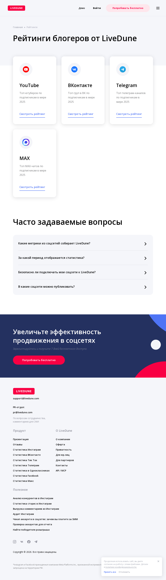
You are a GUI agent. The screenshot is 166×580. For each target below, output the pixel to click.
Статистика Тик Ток (25, 460)
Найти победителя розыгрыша (31, 529)
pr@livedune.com (22, 412)
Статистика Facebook (25, 475)
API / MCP (61, 470)
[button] (83, 243)
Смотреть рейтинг (32, 114)
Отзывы (17, 444)
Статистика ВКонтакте (27, 454)
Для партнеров (65, 460)
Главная (18, 27)
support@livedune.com (26, 398)
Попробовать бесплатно (128, 8)
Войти (97, 8)
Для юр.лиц (63, 454)
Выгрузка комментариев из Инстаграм (36, 508)
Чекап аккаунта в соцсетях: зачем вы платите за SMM (45, 519)
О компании (63, 439)
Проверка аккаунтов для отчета (32, 524)
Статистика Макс (23, 480)
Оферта (60, 444)
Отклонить (124, 572)
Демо (82, 8)
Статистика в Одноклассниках (31, 470)
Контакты (62, 465)
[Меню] (158, 8)
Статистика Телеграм (26, 465)
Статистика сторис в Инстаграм (32, 503)
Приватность (63, 449)
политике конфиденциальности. (121, 567)
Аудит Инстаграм (23, 514)
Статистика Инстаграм (27, 449)
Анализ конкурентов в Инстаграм (33, 498)
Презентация (21, 439)
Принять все (110, 572)
